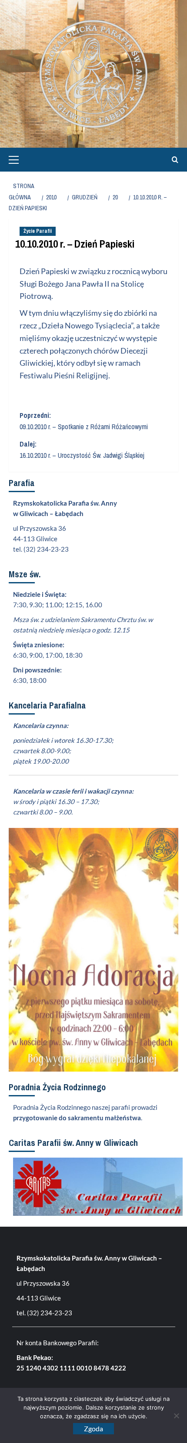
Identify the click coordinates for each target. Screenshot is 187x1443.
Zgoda (93, 1428)
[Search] (172, 159)
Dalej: (82, 449)
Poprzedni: (84, 420)
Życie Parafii (37, 231)
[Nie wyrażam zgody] (176, 1415)
